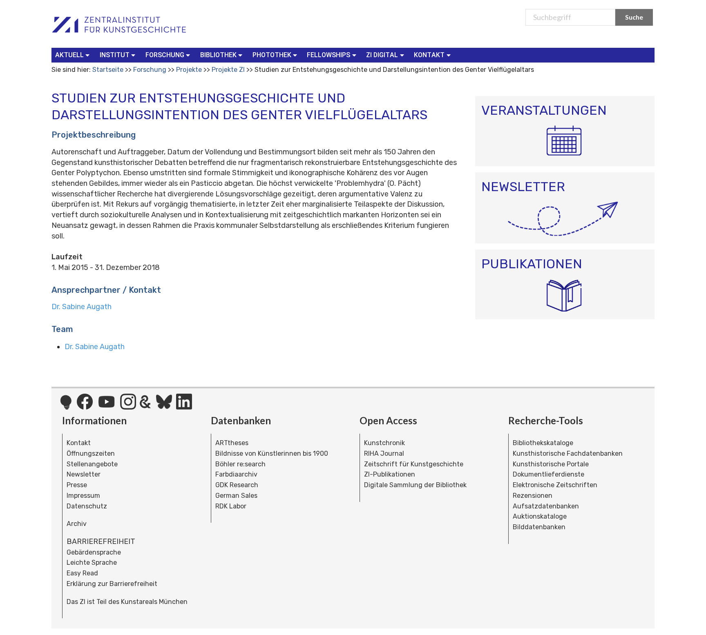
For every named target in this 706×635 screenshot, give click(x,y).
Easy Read (82, 573)
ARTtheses (231, 443)
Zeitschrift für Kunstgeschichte (413, 464)
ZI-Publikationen (389, 474)
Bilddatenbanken (539, 527)
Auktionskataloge (540, 516)
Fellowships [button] (328, 55)
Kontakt (79, 443)
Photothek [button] (271, 55)
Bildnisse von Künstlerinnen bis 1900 (271, 453)
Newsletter (84, 474)
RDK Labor (230, 506)
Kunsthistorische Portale (551, 464)
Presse (77, 485)
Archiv (77, 524)
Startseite (107, 70)
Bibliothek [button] (218, 55)
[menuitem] (74, 55)
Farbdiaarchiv (236, 474)
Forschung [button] (164, 55)
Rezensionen (532, 495)
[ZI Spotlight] (66, 406)
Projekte (189, 70)
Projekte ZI (228, 70)
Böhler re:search (240, 464)
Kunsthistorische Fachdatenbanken (568, 453)
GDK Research (236, 485)
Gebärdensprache (94, 552)
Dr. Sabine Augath (81, 306)
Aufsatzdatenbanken (546, 506)
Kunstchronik (384, 443)
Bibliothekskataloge (543, 443)
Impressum (83, 495)
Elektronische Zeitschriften (555, 485)
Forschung (149, 70)
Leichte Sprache (92, 562)
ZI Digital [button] (382, 55)
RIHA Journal (384, 453)
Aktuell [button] (69, 55)
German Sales (236, 495)
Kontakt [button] (429, 55)
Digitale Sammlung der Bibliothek (415, 485)
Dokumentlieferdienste (548, 474)
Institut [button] (115, 55)
